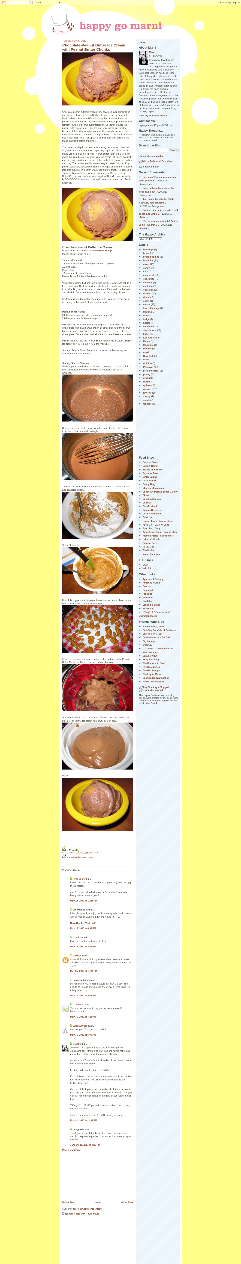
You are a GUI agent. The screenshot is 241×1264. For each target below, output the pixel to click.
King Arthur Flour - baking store (160, 532)
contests (147, 282)
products (148, 378)
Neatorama (148, 608)
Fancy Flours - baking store (158, 521)
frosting (147, 312)
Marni (76, 1043)
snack (146, 400)
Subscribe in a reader (151, 156)
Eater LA (147, 517)
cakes (146, 264)
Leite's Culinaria (151, 539)
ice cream (82, 857)
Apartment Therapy (153, 579)
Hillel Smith (151, 703)
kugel (146, 334)
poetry (146, 374)
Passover (148, 367)
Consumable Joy (152, 499)
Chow (146, 495)
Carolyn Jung (80, 980)
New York (148, 356)
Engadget (148, 590)
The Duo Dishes (151, 667)
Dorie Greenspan (152, 513)
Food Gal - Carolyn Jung (156, 524)
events (146, 304)
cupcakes (148, 289)
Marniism (148, 345)
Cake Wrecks (149, 480)
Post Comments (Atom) (89, 1208)
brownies (148, 260)
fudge (146, 319)
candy (146, 268)
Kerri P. (77, 955)
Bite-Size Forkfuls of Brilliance (159, 630)
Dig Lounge (149, 641)
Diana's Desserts (152, 510)
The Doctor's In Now (154, 663)
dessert (147, 293)
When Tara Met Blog (153, 681)
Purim (146, 381)
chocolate (73, 857)
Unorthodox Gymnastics (156, 678)
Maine (146, 341)
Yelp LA (147, 568)
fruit (145, 315)
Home (98, 1202)
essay (146, 301)
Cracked (147, 586)
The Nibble (148, 550)
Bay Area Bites (150, 473)
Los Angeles (150, 337)
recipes (91, 857)
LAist (145, 565)
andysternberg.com (153, 626)
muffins (147, 348)
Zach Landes (80, 1025)
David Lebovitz (151, 506)
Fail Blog (147, 594)
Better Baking (150, 477)
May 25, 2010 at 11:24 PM (83, 971)
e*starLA (147, 645)
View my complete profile (153, 115)
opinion (147, 363)
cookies (147, 286)
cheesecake (149, 275)
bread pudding (151, 256)
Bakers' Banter (150, 466)
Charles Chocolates (153, 488)
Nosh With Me (150, 652)
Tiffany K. (78, 1004)
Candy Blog (149, 484)
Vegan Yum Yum (152, 554)
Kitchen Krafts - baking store (158, 535)
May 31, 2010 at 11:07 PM (83, 1120)
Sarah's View (150, 656)
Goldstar (147, 601)
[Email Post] (97, 855)
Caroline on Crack (152, 633)
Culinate (147, 502)
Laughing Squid (151, 604)
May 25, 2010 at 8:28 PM (83, 946)
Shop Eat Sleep (151, 659)
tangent (147, 403)
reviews (147, 392)
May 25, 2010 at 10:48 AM (83, 900)
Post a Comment (71, 1150)
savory (146, 396)
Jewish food (149, 330)
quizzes (147, 385)
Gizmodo (148, 597)
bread (146, 253)
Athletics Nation (151, 582)
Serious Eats (149, 543)
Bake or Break (150, 462)
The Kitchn (148, 547)
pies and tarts (150, 370)
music (146, 352)
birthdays (148, 249)
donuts (147, 297)
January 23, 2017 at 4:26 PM (85, 1145)
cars (145, 271)
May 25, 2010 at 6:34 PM (83, 928)
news (146, 359)
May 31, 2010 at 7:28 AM (83, 1016)
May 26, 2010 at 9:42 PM (83, 995)
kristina (77, 937)
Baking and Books (152, 469)
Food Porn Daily (151, 528)
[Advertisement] (88, 1176)
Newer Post (68, 1202)
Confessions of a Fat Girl (156, 637)
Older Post (127, 1202)
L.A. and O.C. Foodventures (158, 648)
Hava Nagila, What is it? (83, 923)
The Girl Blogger (152, 670)
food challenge (151, 308)
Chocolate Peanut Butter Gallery (160, 491)
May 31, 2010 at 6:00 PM (83, 1034)
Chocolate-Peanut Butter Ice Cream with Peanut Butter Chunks (93, 47)
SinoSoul (78, 878)
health (146, 323)
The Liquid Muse (152, 674)
